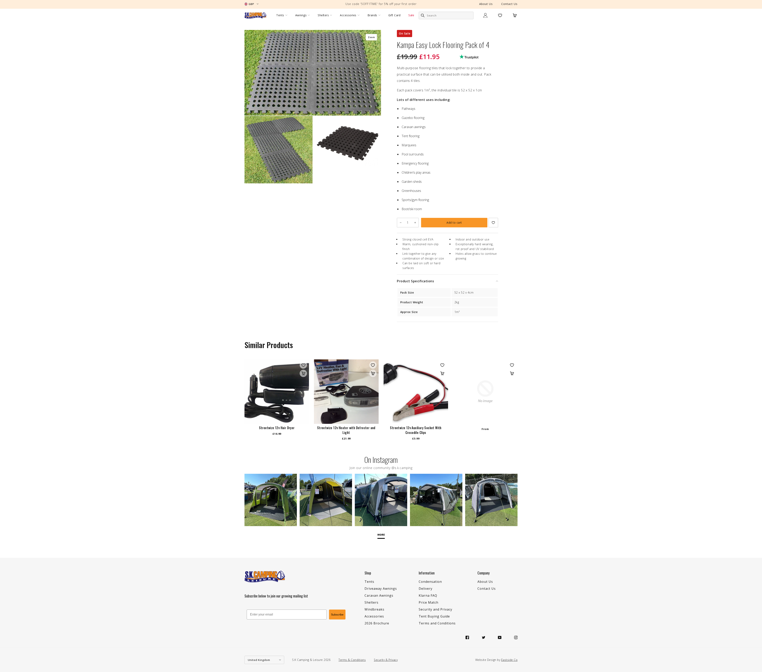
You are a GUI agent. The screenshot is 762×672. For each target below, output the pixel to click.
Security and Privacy (435, 609)
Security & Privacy (386, 660)
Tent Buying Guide (434, 616)
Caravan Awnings (379, 595)
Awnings (301, 15)
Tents (280, 15)
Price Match (428, 602)
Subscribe (337, 614)
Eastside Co (509, 660)
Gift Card (394, 15)
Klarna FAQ (428, 595)
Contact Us (509, 4)
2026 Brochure (377, 623)
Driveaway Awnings (381, 588)
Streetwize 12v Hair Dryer (277, 427)
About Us (486, 4)
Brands (372, 15)
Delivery (425, 588)
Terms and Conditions (437, 623)
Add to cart (454, 222)
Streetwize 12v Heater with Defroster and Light (346, 430)
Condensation (430, 581)
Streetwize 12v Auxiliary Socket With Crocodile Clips (415, 430)
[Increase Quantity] (415, 222)
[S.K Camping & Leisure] (255, 15)
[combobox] (446, 15)
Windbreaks (374, 609)
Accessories (348, 15)
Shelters (323, 15)
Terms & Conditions (352, 660)
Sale (411, 15)
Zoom (371, 37)
